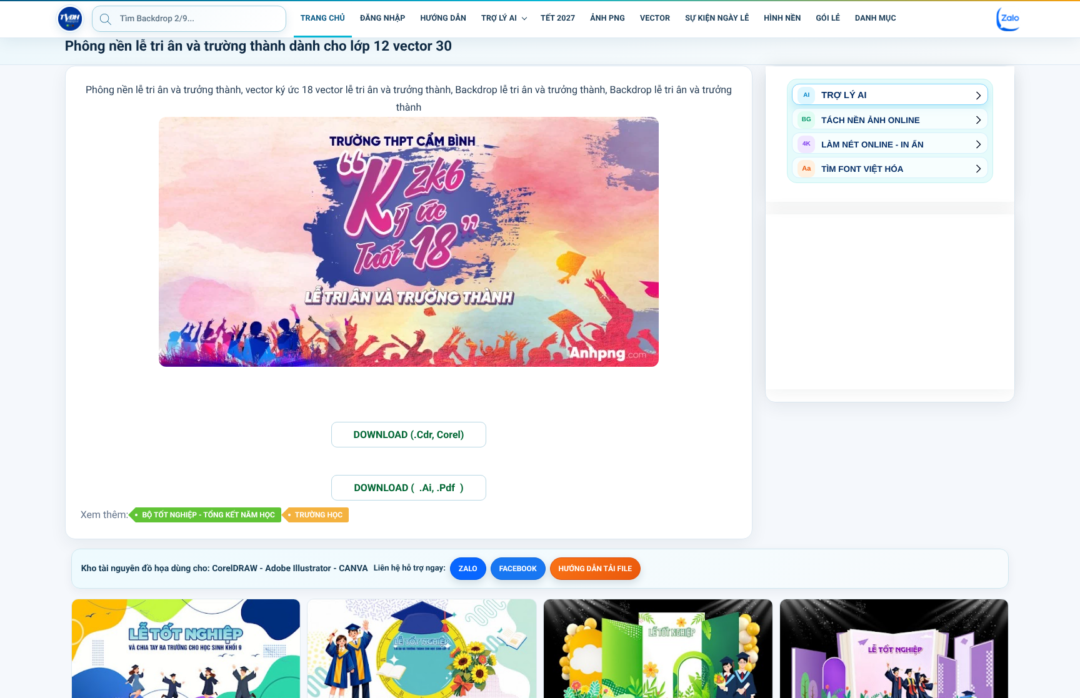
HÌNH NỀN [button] (782, 18)
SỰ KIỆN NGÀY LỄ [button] (717, 18)
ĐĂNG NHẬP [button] (382, 18)
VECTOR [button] (655, 18)
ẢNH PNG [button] (607, 18)
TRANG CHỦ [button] (323, 18)
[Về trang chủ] (70, 18)
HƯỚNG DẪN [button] (443, 18)
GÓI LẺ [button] (828, 18)
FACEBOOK (518, 568)
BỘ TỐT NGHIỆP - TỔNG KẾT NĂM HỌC (208, 515)
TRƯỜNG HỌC (318, 515)
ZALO (468, 568)
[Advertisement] (890, 301)
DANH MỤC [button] (875, 18)
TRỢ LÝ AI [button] (499, 18)
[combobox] (189, 19)
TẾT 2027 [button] (558, 18)
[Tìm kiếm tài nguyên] (105, 18)
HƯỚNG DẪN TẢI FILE (595, 568)
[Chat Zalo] (1008, 18)
